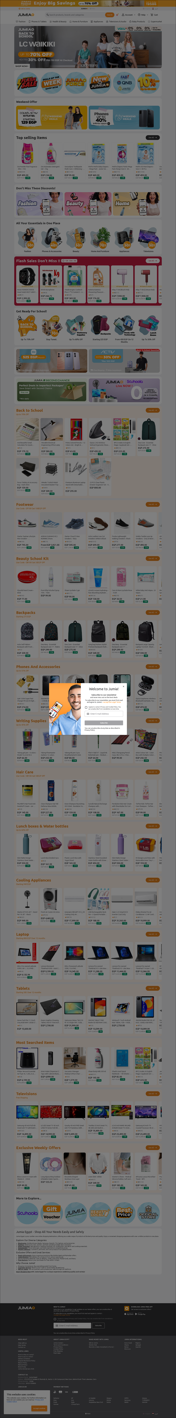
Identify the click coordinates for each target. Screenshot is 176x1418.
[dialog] (88, 709)
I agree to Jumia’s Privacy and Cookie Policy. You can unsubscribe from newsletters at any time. (104, 708)
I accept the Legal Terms (112, 702)
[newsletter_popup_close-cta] (123, 686)
